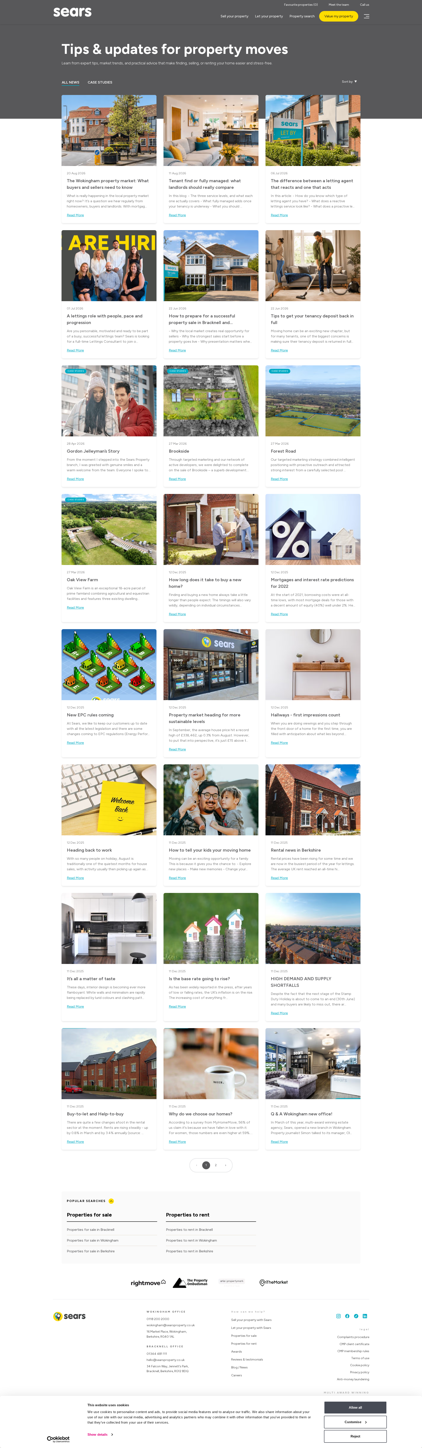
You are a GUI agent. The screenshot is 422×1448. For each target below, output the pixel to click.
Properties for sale (243, 1336)
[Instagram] (338, 1316)
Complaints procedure (353, 1337)
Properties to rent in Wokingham (191, 1240)
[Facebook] (347, 1316)
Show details (97, 1434)
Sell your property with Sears (251, 1320)
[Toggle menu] (366, 16)
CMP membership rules (353, 1351)
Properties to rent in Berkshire (189, 1251)
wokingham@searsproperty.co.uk (171, 1325)
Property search (302, 16)
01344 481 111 (157, 1354)
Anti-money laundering (353, 1379)
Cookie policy (359, 1365)
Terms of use (360, 1358)
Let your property (269, 16)
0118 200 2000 (158, 1319)
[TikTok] (356, 1316)
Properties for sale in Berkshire (91, 1251)
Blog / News (239, 1367)
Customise (353, 1422)
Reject (355, 1436)
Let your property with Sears (251, 1328)
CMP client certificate (354, 1344)
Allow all (355, 1407)
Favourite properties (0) (301, 5)
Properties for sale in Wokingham (92, 1240)
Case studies (100, 82)
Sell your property (234, 16)
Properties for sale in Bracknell (90, 1230)
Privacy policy (359, 1372)
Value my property (338, 16)
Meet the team (339, 5)
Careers (236, 1375)
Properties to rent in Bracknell (189, 1230)
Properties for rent (244, 1344)
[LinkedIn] (364, 1316)
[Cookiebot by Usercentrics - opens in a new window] (58, 1439)
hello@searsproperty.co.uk (166, 1360)
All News (70, 82)
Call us (364, 5)
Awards (236, 1351)
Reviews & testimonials (247, 1359)
